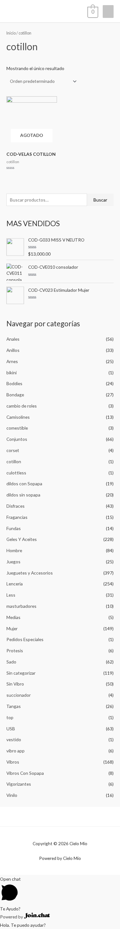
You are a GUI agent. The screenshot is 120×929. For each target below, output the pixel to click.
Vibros (12, 762)
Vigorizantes (18, 784)
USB (10, 728)
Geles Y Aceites (21, 539)
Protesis (14, 650)
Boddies (14, 383)
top (9, 717)
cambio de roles (21, 406)
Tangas (13, 706)
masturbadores (21, 606)
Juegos (13, 561)
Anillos (13, 350)
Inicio (11, 33)
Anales (13, 339)
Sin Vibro (15, 684)
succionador (18, 695)
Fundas (13, 528)
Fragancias (17, 517)
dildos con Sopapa (24, 483)
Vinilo (11, 795)
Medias (13, 617)
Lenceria (14, 583)
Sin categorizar (21, 673)
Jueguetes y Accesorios (29, 573)
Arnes (12, 361)
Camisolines (18, 417)
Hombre (14, 550)
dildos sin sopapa (23, 494)
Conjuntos (16, 439)
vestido (13, 739)
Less (10, 595)
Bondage (15, 394)
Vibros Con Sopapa (25, 773)
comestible (17, 428)
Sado (11, 661)
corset (12, 450)
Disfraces (15, 506)
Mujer (12, 628)
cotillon (13, 461)
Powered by (12, 916)
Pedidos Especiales (25, 639)
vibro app (15, 750)
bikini (11, 372)
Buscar (100, 199)
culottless (16, 472)
